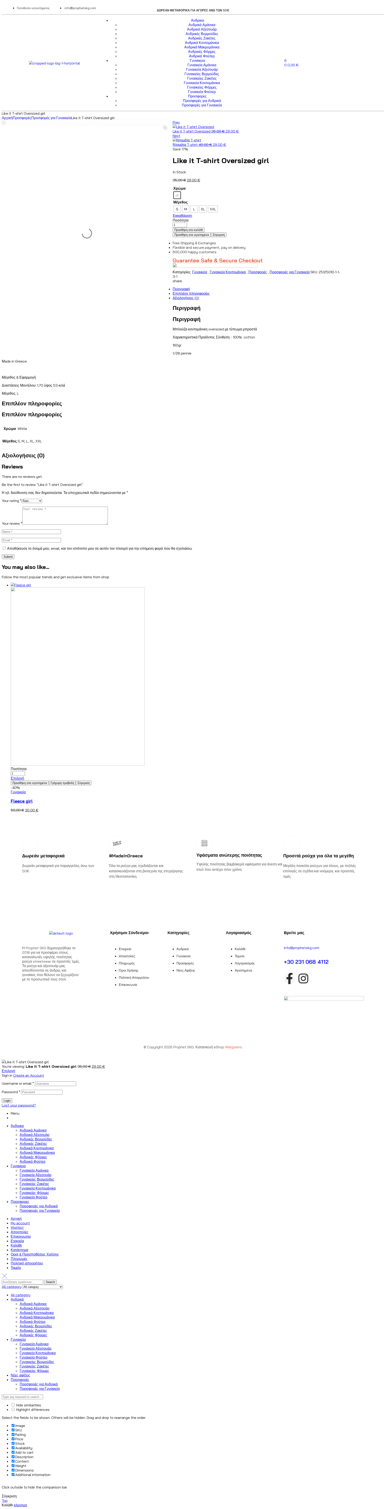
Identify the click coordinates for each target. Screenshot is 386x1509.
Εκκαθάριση (182, 215)
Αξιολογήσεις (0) (186, 298)
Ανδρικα (17, 1125)
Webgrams (233, 1047)
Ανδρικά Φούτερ (32, 1161)
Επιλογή (17, 778)
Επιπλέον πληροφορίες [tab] (32, 403)
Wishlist (17, 1227)
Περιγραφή (181, 289)
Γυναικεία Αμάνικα (34, 1170)
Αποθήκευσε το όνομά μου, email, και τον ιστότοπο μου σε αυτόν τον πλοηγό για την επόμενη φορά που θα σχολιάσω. (100, 548)
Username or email (18, 1083)
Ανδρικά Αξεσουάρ (34, 1134)
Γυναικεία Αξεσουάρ (35, 1175)
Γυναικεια (18, 1166)
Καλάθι (16, 1245)
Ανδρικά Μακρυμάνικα (37, 1152)
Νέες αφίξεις (20, 1375)
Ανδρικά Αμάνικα (33, 1130)
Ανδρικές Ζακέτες (33, 1143)
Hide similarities (28, 1405)
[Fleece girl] (181, 675)
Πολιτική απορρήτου (27, 1263)
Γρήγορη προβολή (62, 783)
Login (7, 1100)
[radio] (177, 195)
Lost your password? (19, 1105)
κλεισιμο (20, 1505)
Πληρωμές (19, 1258)
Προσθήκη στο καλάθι (188, 230)
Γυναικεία (199, 272)
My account (20, 1223)
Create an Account (28, 1075)
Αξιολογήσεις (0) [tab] (23, 455)
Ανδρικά (17, 1299)
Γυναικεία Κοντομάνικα (228, 272)
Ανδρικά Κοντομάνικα (37, 1148)
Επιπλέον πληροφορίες (191, 293)
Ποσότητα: (181, 220)
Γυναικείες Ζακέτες (34, 1183)
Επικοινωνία (21, 1236)
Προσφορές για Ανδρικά (39, 1206)
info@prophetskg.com (301, 947)
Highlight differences (32, 1409)
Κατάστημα (19, 1250)
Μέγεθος (180, 202)
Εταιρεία (17, 1241)
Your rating (11, 500)
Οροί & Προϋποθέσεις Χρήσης (35, 1254)
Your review (12, 523)
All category (20, 1295)
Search (50, 1282)
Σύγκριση (219, 234)
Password (11, 1092)
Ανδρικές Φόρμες (33, 1157)
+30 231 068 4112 (306, 961)
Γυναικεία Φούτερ (33, 1197)
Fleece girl (22, 801)
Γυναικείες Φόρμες (34, 1192)
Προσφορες (20, 1201)
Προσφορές (22, 118)
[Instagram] (303, 978)
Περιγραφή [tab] (187, 308)
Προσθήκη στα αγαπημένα (191, 234)
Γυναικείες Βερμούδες (37, 1179)
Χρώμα (179, 188)
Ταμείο (16, 1267)
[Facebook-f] (289, 978)
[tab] (177, 289)
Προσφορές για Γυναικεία (51, 118)
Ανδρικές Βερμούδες (36, 1139)
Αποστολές (19, 1232)
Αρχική (7, 118)
